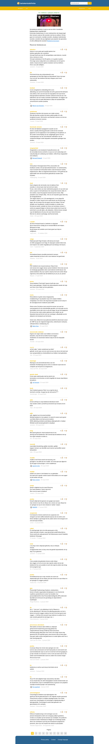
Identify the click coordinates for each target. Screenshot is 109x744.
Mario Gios (35, 326)
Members (20, 8)
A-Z (27, 8)
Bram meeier (36, 479)
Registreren (82, 8)
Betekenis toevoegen (53, 41)
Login (89, 8)
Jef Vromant (35, 382)
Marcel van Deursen (38, 105)
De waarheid (36, 687)
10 (65, 733)
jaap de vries (36, 466)
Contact (53, 739)
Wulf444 (34, 507)
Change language (63, 739)
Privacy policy (45, 739)
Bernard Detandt (37, 158)
